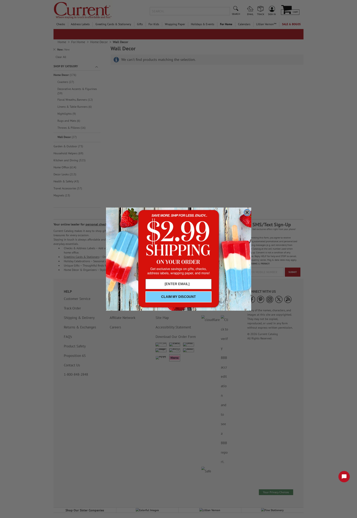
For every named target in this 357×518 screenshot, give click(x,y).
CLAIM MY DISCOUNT (178, 297)
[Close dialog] (247, 212)
